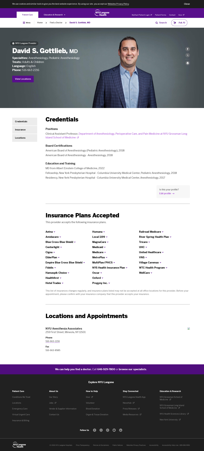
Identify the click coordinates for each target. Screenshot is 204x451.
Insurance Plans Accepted (82, 215)
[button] (187, 4)
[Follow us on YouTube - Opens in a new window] (114, 430)
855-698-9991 (185, 445)
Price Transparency (83, 445)
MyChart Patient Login (141, 15)
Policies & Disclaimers (101, 445)
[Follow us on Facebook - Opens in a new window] (94, 430)
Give (180, 15)
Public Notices (118, 445)
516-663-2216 (30, 70)
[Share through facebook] (187, 49)
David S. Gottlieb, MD (80, 22)
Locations (20, 138)
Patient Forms (160, 15)
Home (40, 22)
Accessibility (153, 445)
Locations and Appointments (87, 316)
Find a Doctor (56, 22)
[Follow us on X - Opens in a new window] (101, 430)
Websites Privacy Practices (136, 445)
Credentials (21, 121)
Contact (172, 15)
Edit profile (165, 193)
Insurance (20, 129)
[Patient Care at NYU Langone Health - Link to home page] (102, 13)
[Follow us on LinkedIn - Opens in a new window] (120, 430)
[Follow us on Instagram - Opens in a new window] (107, 430)
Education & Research (53, 15)
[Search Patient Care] (156, 22)
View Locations (23, 79)
